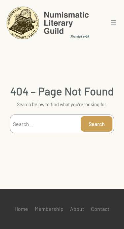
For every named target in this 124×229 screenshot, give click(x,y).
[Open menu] (113, 23)
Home (21, 209)
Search (97, 124)
